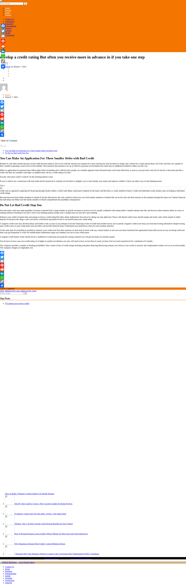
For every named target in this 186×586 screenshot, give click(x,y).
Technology (10, 35)
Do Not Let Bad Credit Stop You (17, 153)
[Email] (93, 110)
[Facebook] (93, 102)
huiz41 (8, 67)
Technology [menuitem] (10, 580)
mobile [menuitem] (8, 576)
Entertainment (10, 26)
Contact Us (9, 19)
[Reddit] (93, 119)
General (8, 31)
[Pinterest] (93, 114)
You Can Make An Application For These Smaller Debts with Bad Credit (31, 151)
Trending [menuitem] (8, 578)
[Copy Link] (93, 131)
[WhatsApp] (93, 127)
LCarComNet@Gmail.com (81, 558)
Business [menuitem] (8, 571)
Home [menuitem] (7, 569)
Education (9, 24)
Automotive (10, 21)
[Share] (93, 135)
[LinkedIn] (93, 123)
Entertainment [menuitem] (10, 574)
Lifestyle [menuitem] (8, 583)
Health (7, 33)
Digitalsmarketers (51, 558)
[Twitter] (93, 106)
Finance (8, 28)
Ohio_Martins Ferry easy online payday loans (18, 291)
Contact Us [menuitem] (9, 567)
